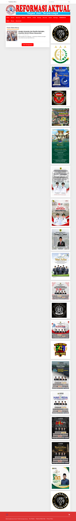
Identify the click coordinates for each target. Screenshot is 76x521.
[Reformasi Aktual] (38, 9)
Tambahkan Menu (12, 1)
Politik (19, 34)
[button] (69, 2)
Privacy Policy (50, 518)
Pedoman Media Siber (40, 518)
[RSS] (69, 515)
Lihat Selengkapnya (27, 44)
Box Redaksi (32, 518)
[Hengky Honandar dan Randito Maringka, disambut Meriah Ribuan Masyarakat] (34, 37)
